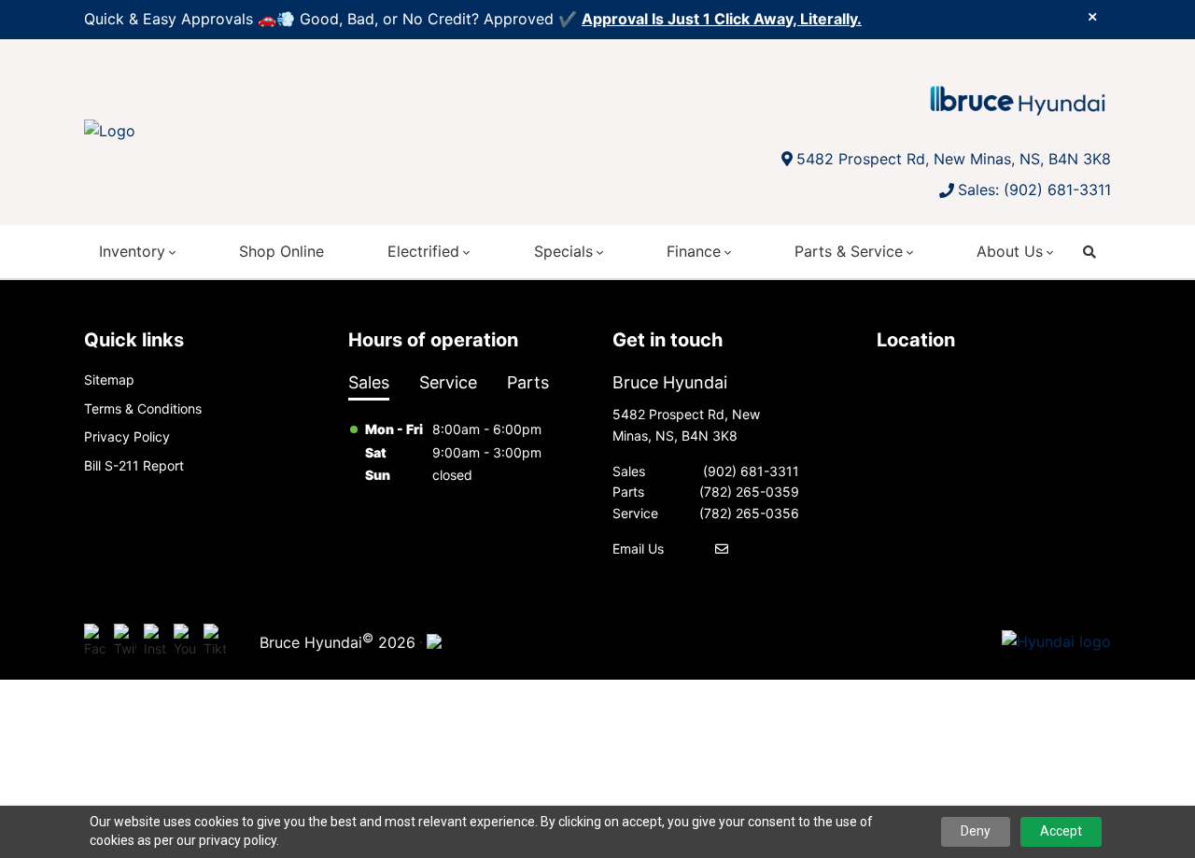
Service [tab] (448, 382)
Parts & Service (848, 251)
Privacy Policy (127, 436)
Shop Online (281, 251)
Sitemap (109, 379)
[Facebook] (95, 642)
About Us (1010, 251)
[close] (1092, 15)
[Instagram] (155, 642)
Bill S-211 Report (134, 465)
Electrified (423, 251)
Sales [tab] (368, 382)
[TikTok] (215, 642)
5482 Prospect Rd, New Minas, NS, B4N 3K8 (953, 158)
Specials (563, 251)
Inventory (132, 251)
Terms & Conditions (143, 408)
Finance (694, 251)
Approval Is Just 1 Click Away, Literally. (722, 18)
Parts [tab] (528, 382)
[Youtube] (185, 642)
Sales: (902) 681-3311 (1034, 189)
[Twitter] (125, 642)
